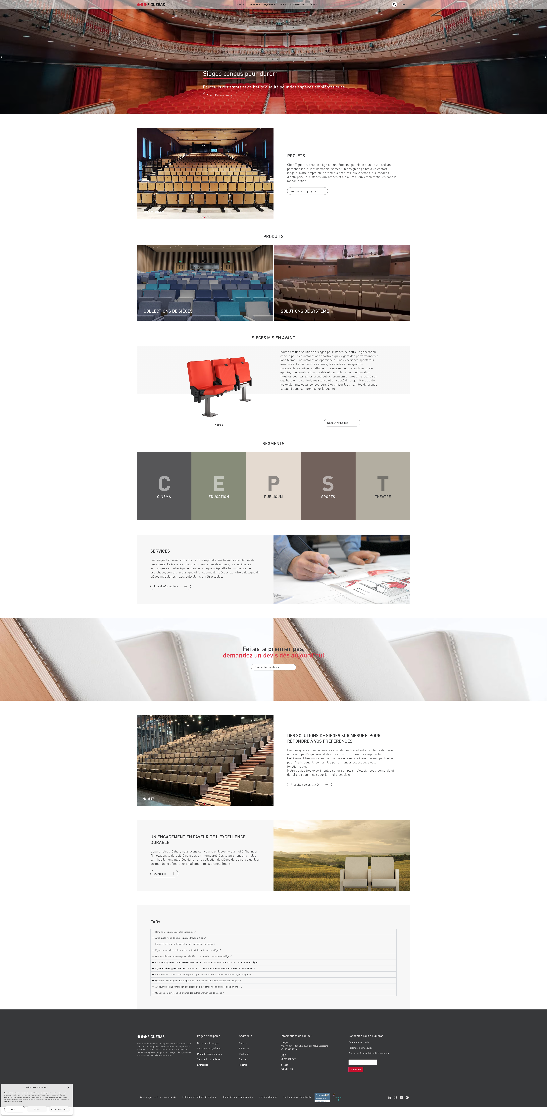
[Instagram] (395, 1097)
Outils (281, 4)
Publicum (244, 1053)
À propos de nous (297, 4)
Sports (242, 1059)
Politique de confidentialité (297, 1096)
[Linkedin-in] (389, 1097)
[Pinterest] (407, 1097)
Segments (268, 4)
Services (254, 4)
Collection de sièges (207, 1043)
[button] (68, 1087)
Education (244, 1048)
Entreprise (202, 1064)
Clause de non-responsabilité (237, 1096)
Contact (314, 4)
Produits (240, 4)
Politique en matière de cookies (199, 1096)
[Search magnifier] (394, 4)
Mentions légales (268, 1096)
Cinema (243, 1043)
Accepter (14, 1109)
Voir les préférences (59, 1109)
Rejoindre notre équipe (360, 1047)
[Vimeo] (401, 1097)
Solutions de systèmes (209, 1048)
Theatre (243, 1064)
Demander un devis (358, 1042)
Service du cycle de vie (209, 1059)
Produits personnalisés (209, 1053)
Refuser (37, 1109)
